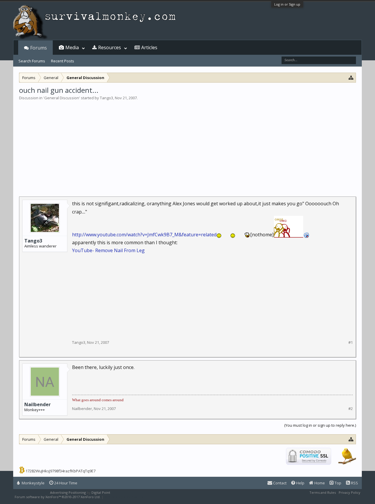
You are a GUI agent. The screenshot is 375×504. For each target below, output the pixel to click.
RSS (354, 483)
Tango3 (106, 97)
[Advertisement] (187, 145)
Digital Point (100, 492)
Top (337, 483)
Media (72, 47)
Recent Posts (62, 61)
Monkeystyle (33, 483)
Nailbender (37, 404)
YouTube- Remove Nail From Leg (108, 250)
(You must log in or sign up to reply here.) (320, 425)
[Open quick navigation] (351, 77)
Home (319, 483)
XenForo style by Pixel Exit (124, 497)
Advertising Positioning (68, 492)
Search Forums (31, 61)
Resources (109, 47)
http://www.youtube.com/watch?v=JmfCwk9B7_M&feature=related (144, 234)
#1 (350, 342)
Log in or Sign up (287, 4)
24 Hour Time (65, 483)
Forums (38, 48)
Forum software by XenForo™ (57, 497)
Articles (149, 47)
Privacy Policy (349, 492)
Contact (279, 483)
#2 (350, 408)
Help (299, 483)
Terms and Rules (322, 492)
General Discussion (61, 97)
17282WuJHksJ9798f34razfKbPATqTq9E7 (60, 471)
